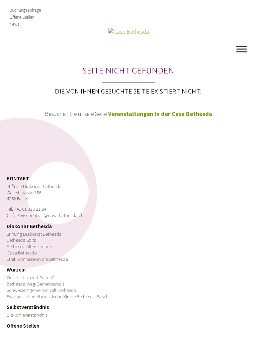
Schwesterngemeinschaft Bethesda (41, 290)
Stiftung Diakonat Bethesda (34, 234)
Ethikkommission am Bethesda (37, 259)
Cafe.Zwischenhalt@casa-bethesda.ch (45, 215)
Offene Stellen (21, 17)
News (14, 24)
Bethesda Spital (22, 240)
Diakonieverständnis (27, 315)
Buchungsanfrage (25, 10)
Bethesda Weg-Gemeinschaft (35, 284)
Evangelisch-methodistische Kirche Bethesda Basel (57, 296)
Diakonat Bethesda (29, 226)
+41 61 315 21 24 (30, 209)
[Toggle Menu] (241, 49)
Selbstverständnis (28, 307)
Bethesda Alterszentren (29, 246)
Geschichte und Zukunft (31, 277)
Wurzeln (16, 269)
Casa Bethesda (22, 252)
